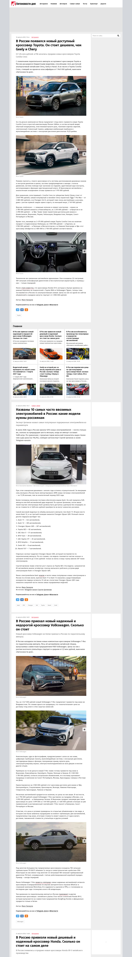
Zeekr (55, 605)
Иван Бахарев (27, 300)
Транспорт (94, 4)
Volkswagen (20, 921)
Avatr (18, 605)
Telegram (39, 305)
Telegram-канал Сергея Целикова (38, 590)
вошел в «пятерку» (43, 882)
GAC (37, 605)
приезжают (63, 894)
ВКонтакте (54, 305)
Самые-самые (75, 4)
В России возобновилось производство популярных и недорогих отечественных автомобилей (77, 336)
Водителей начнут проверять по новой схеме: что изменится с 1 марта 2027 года (24, 370)
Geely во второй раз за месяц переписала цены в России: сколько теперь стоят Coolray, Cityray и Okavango (50, 371)
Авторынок (44, 4)
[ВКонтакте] (22, 309)
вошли (41, 575)
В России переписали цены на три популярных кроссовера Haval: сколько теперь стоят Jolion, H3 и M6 (77, 371)
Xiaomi (49, 605)
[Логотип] (23, 3)
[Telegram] (17, 309)
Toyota (19, 315)
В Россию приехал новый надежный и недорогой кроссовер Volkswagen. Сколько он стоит (23, 335)
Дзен (46, 305)
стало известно (27, 288)
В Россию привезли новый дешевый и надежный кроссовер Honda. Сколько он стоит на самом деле (51, 335)
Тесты (85, 4)
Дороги (103, 4)
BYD (24, 605)
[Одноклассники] (26, 309)
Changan (30, 605)
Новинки (54, 4)
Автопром (63, 4)
